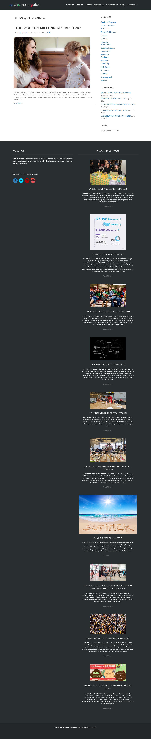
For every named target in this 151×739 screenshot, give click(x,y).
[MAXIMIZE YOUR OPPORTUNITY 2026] (108, 400)
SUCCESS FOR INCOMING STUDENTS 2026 (118, 104)
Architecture (105, 29)
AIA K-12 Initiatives (108, 25)
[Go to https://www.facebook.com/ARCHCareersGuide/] (15, 180)
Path (78, 5)
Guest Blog (105, 64)
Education (104, 42)
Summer (104, 74)
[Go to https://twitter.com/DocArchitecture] (21, 180)
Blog (122, 5)
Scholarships (105, 44)
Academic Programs (108, 22)
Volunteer (104, 60)
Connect (131, 5)
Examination (105, 51)
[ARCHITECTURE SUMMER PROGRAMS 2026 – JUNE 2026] (108, 450)
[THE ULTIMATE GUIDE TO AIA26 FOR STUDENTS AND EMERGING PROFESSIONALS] (108, 572)
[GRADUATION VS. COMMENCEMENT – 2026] (108, 624)
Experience (105, 54)
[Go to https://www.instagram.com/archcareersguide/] (27, 180)
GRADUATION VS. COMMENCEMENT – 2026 (108, 638)
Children (104, 39)
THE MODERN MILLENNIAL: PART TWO (48, 28)
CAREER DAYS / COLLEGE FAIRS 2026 (116, 93)
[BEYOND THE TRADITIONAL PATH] (108, 349)
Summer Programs (93, 5)
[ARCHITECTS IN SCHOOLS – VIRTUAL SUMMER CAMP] (108, 672)
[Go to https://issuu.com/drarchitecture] (33, 180)
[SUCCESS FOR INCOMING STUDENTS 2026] (108, 295)
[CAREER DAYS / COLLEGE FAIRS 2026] (108, 172)
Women (104, 80)
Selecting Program (108, 48)
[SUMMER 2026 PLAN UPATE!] (108, 514)
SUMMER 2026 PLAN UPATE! (108, 538)
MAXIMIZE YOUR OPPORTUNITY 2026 (116, 116)
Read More (18, 103)
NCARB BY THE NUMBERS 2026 (113, 99)
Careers (104, 35)
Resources (110, 5)
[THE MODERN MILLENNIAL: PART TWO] (52, 62)
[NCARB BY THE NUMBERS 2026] (108, 232)
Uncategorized (106, 77)
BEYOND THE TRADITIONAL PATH (114, 110)
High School (105, 67)
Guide (68, 5)
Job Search (105, 57)
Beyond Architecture (108, 32)
